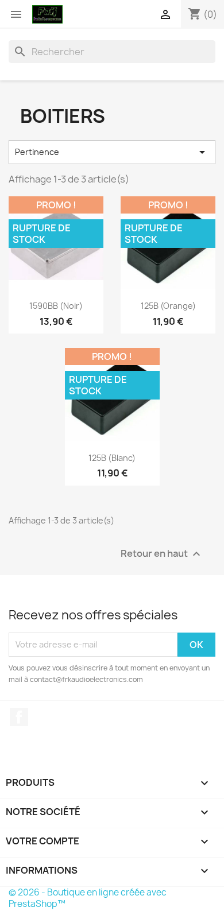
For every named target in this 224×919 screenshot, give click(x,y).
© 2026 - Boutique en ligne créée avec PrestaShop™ (88, 898)
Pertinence (112, 152)
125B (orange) (168, 305)
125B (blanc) (112, 457)
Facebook (19, 717)
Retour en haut (162, 553)
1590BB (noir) (56, 305)
